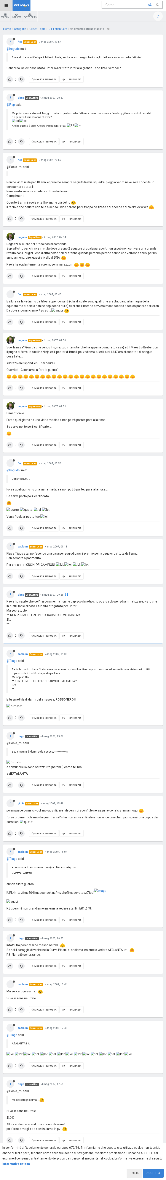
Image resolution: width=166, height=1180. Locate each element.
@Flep (10, 104)
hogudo (22, 237)
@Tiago (11, 661)
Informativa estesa (16, 1164)
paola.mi (23, 546)
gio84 (21, 803)
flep (20, 41)
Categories (30, 17)
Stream (5, 17)
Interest (16, 17)
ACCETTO (153, 1173)
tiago (21, 97)
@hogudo (13, 49)
